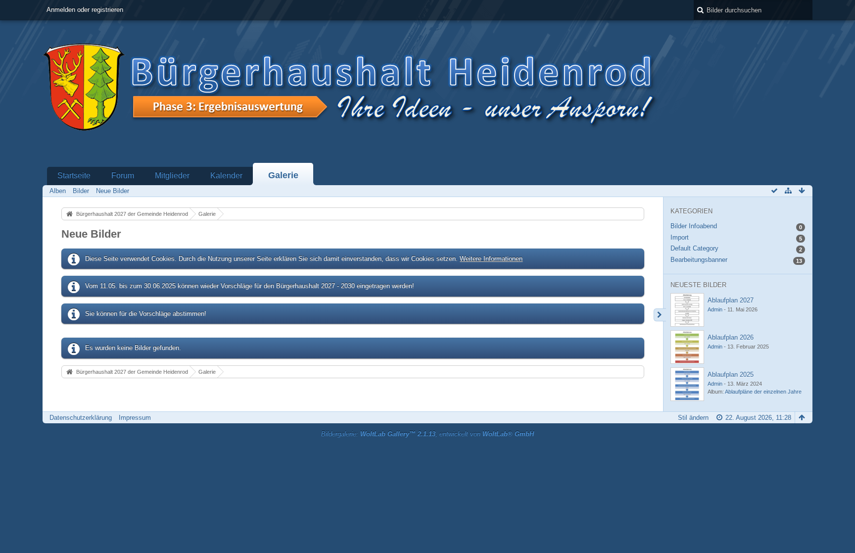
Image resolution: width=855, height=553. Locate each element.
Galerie (283, 175)
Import (679, 237)
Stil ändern (693, 417)
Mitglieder (172, 175)
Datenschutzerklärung (80, 417)
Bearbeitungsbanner (698, 259)
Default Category (694, 248)
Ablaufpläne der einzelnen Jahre (763, 392)
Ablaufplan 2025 (731, 374)
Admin (715, 309)
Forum (122, 175)
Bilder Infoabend (693, 226)
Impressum (135, 417)
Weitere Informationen (491, 258)
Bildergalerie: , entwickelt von (427, 434)
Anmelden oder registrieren (85, 9)
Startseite (74, 175)
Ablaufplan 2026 (731, 337)
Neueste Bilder (698, 285)
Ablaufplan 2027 (731, 300)
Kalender (226, 175)
